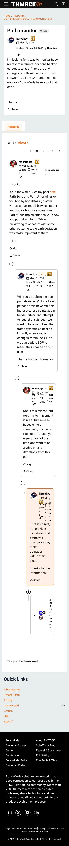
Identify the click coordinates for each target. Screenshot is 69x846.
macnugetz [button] (25, 161)
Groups (8, 710)
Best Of (8, 721)
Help (6, 716)
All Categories (12, 689)
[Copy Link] (18, 54)
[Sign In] (63, 4)
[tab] (13, 127)
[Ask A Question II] (33, 39)
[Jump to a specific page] (58, 151)
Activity (8, 700)
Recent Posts (12, 694)
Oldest (22, 143)
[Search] (56, 4)
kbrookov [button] (22, 38)
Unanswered (34, 705)
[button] (11, 40)
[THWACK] (26, 4)
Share (12, 109)
